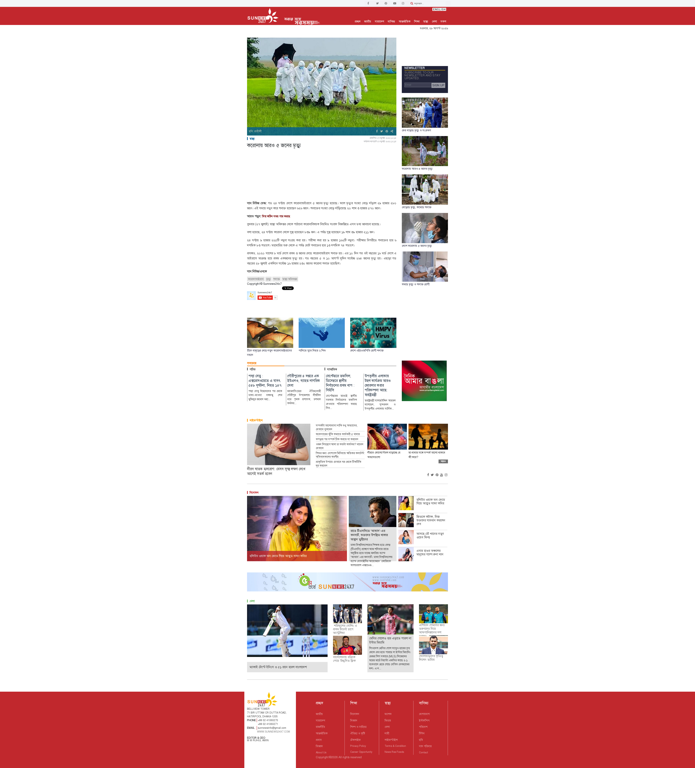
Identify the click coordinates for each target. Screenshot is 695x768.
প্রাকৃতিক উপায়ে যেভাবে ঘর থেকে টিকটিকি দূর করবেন (338, 463)
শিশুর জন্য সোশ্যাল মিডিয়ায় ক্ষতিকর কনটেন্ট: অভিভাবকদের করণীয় (340, 455)
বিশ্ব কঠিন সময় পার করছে (276, 216)
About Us (321, 752)
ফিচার (388, 720)
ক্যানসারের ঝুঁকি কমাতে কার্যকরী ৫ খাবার (338, 434)
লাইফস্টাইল (256, 420)
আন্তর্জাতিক (404, 21)
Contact (423, 752)
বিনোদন (254, 492)
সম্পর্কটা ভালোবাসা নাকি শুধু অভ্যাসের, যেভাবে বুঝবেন (336, 427)
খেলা (434, 21)
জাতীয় (367, 21)
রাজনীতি (320, 727)
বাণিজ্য (391, 21)
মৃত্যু (268, 279)
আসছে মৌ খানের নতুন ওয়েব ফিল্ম (430, 535)
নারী (387, 733)
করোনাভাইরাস (256, 279)
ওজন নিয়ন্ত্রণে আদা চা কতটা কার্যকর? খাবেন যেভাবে (339, 446)
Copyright (322, 757)
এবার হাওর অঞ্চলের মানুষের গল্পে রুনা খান (429, 552)
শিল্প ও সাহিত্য (358, 727)
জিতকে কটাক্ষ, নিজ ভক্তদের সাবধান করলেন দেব (430, 520)
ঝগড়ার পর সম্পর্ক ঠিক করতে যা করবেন (337, 439)
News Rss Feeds (394, 752)
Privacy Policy (358, 746)
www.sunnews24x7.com (273, 731)
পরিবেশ (423, 727)
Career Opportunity (361, 752)
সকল (443, 21)
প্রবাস (319, 740)
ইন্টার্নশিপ (424, 720)
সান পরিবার (425, 746)
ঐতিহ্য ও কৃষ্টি (357, 733)
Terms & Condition (395, 746)
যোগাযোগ (424, 714)
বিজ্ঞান (319, 746)
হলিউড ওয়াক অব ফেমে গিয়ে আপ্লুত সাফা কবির (430, 501)
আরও (443, 461)
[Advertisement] (321, 175)
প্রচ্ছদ (358, 21)
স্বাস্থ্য (425, 21)
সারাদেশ (379, 21)
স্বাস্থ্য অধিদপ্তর (289, 279)
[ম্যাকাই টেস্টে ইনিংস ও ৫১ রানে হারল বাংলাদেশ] (287, 630)
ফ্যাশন (388, 714)
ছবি (421, 740)
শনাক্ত (276, 279)
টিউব (422, 733)
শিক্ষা (417, 21)
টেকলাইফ (355, 740)
